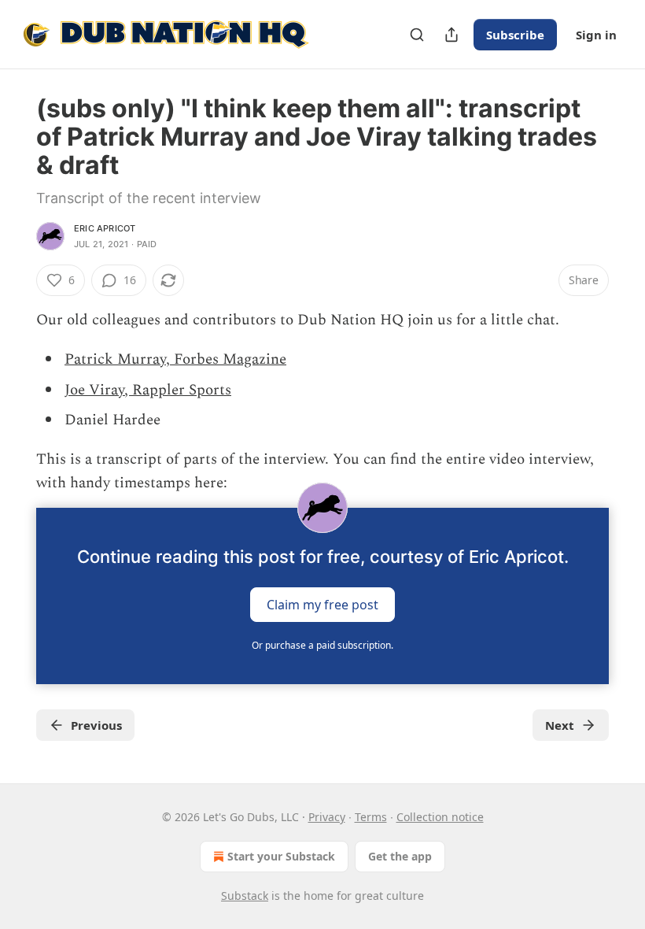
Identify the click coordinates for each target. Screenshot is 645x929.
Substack (244, 895)
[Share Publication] (451, 34)
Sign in (596, 35)
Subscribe (515, 35)
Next (559, 725)
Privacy (326, 816)
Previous (96, 725)
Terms (371, 816)
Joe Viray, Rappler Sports (147, 390)
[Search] (417, 34)
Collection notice (440, 816)
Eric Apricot (104, 228)
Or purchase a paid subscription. (322, 645)
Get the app (400, 856)
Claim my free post (322, 604)
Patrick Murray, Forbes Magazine (175, 359)
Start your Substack (281, 856)
